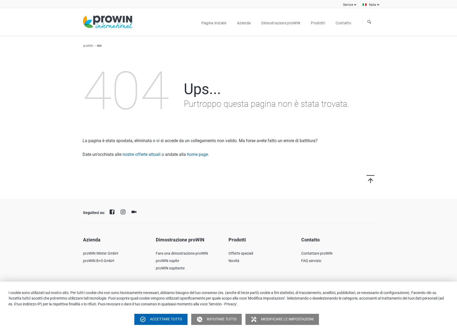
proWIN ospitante (170, 268)
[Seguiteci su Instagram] (124, 211)
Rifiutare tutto (216, 319)
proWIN (88, 46)
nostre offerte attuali (141, 154)
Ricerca (369, 22)
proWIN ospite (167, 261)
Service (348, 5)
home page (197, 154)
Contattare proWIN (316, 253)
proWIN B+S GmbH (98, 261)
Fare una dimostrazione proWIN (182, 253)
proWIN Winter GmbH (100, 253)
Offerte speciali (241, 253)
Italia (372, 5)
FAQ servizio (311, 261)
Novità (234, 261)
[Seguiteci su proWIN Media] (135, 211)
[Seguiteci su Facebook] (113, 211)
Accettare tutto (161, 319)
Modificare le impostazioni (282, 319)
